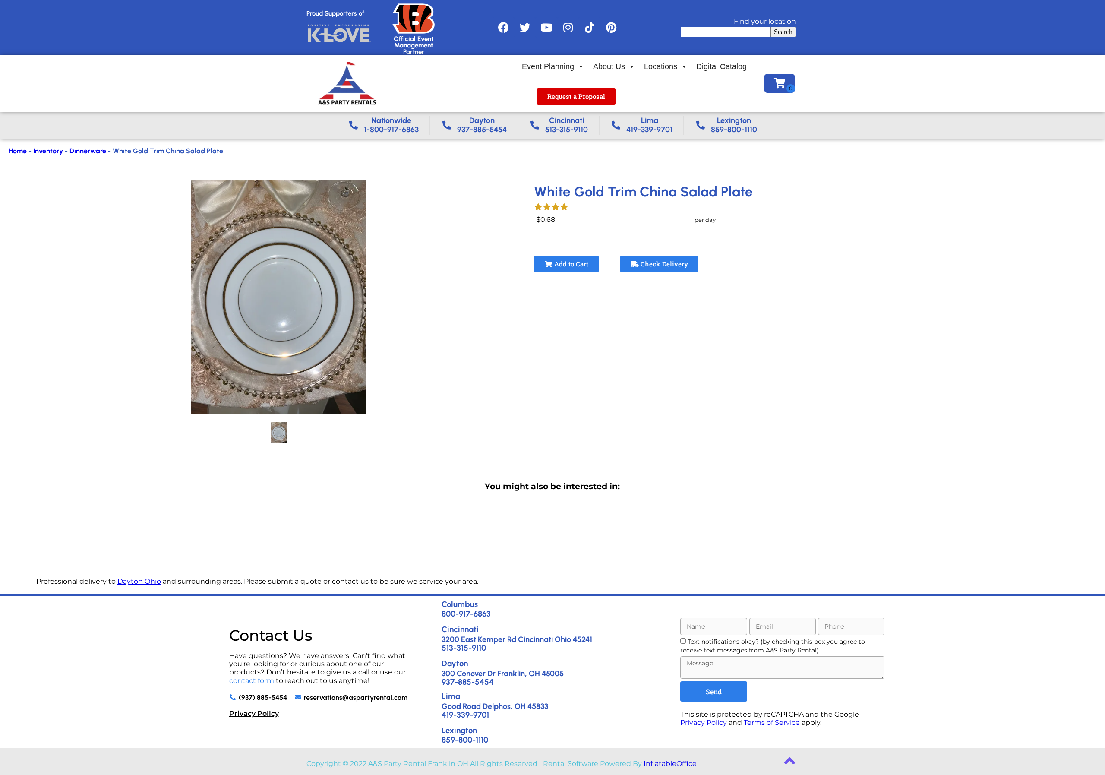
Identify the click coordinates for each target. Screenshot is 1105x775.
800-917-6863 (466, 614)
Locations (660, 66)
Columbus (460, 604)
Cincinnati (460, 629)
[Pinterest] (611, 27)
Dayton (455, 663)
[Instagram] (568, 27)
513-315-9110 (464, 648)
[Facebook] (503, 27)
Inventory (48, 151)
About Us (609, 66)
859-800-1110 (465, 740)
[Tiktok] (589, 27)
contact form (251, 681)
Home (18, 151)
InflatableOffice (670, 763)
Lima (451, 696)
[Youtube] (546, 27)
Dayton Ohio (139, 581)
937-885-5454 (468, 682)
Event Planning (548, 66)
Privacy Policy (254, 713)
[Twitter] (525, 27)
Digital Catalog (721, 66)
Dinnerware (87, 151)
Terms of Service (772, 722)
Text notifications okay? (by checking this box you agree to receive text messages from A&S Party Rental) (772, 646)
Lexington (459, 730)
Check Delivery (663, 263)
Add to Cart (570, 263)
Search (783, 31)
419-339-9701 (465, 715)
